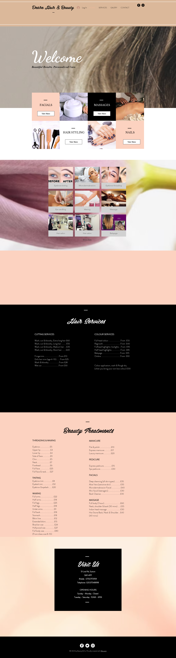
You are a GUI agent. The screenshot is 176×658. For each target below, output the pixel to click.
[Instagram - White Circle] (93, 646)
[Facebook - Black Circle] (138, 5)
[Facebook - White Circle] (82, 646)
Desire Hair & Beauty (53, 7)
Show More (87, 239)
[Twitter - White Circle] (87, 646)
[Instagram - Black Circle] (143, 5)
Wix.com (104, 651)
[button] (60, 178)
